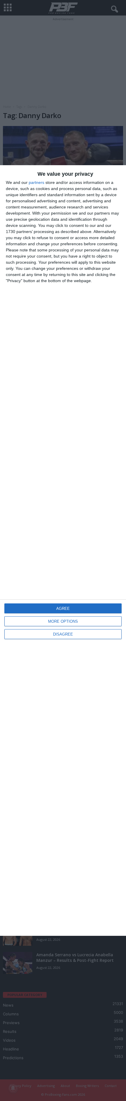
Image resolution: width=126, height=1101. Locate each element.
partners (36, 182)
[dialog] (63, 550)
